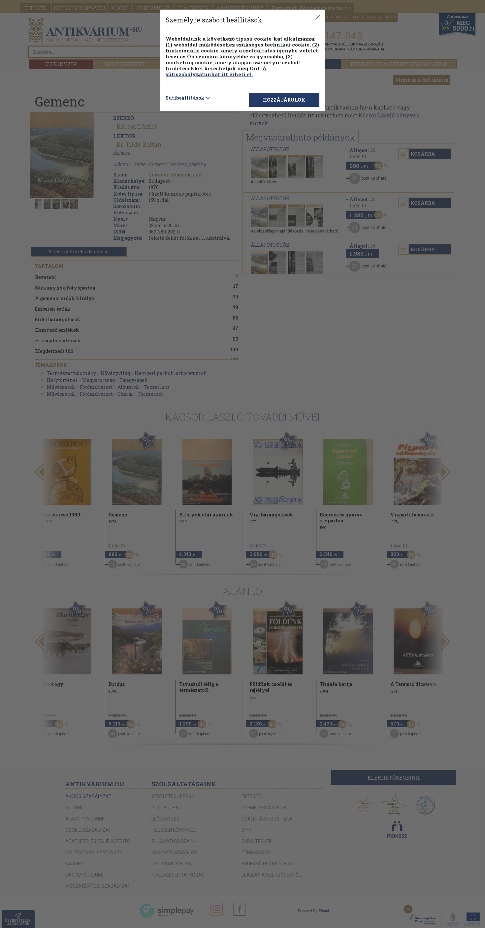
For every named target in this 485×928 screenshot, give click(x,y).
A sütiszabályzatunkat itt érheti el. (216, 71)
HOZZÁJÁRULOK (284, 100)
